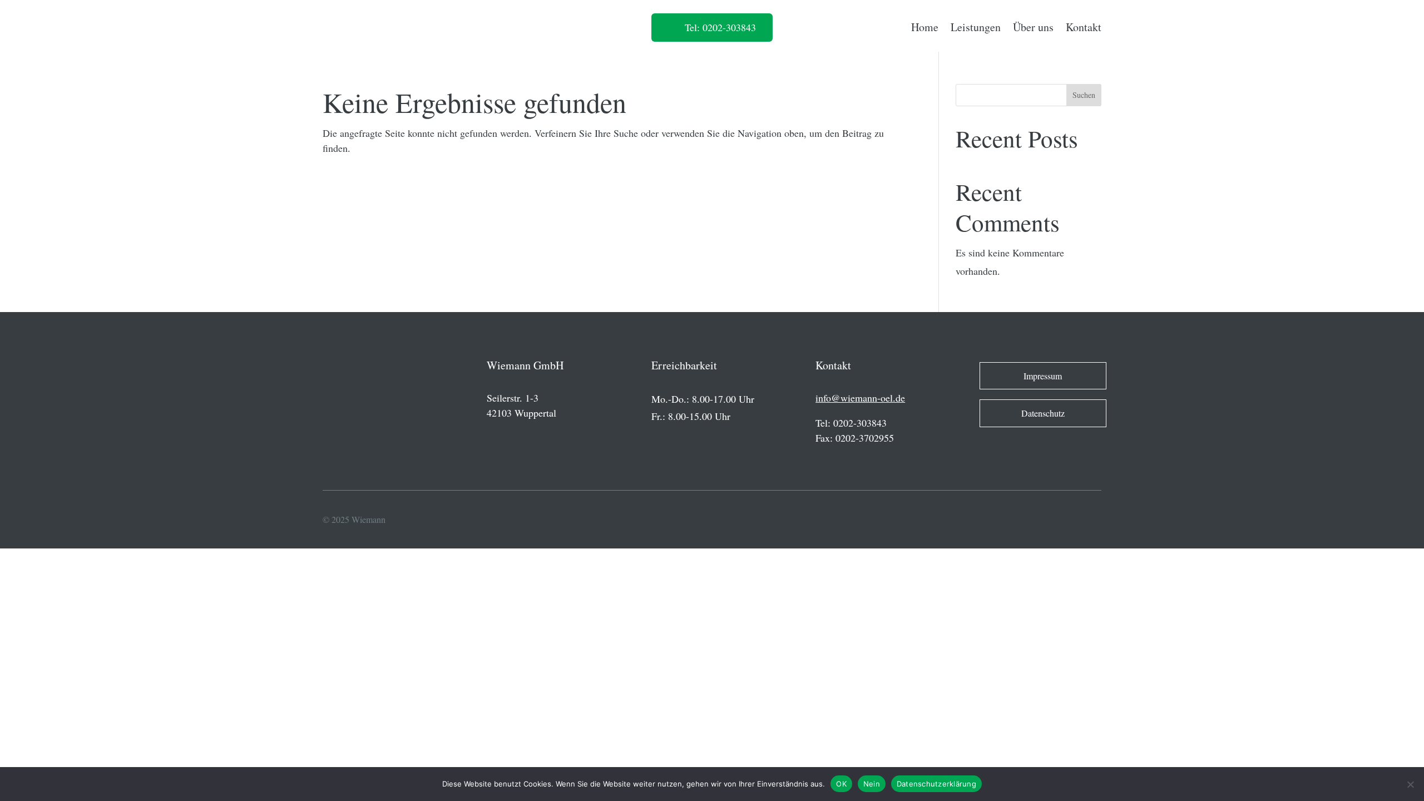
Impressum (1043, 376)
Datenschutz (1043, 413)
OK (841, 783)
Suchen (1083, 95)
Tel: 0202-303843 (720, 27)
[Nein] (1410, 784)
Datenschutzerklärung (936, 783)
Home (924, 26)
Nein (871, 783)
